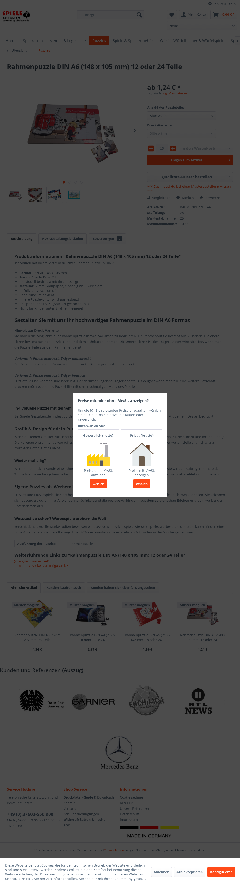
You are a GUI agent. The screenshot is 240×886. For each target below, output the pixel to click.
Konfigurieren (221, 872)
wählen (98, 484)
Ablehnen (161, 872)
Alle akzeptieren (189, 872)
